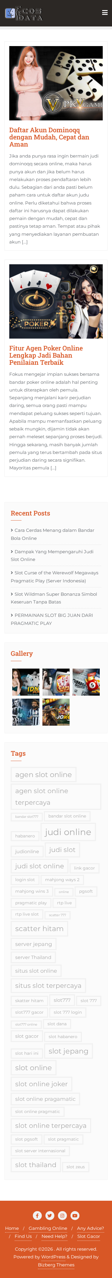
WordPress (53, 1257)
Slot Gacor (88, 1236)
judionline (27, 851)
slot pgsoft (26, 1139)
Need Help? (54, 1236)
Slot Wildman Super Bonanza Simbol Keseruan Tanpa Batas (54, 598)
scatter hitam (39, 928)
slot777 (62, 1000)
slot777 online (26, 1025)
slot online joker (41, 1084)
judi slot (62, 849)
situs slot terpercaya (48, 985)
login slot (25, 879)
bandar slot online (67, 816)
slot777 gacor (29, 1012)
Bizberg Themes (56, 1265)
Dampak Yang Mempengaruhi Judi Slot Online (52, 555)
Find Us (23, 1236)
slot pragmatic (63, 1139)
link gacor (84, 868)
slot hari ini (27, 1053)
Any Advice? (90, 1228)
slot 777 (89, 1000)
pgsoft (86, 891)
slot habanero (63, 1036)
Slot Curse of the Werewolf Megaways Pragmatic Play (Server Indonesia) (54, 576)
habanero (25, 836)
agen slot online (43, 774)
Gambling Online (48, 1228)
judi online (68, 832)
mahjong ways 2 (62, 879)
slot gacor (27, 1036)
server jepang (33, 944)
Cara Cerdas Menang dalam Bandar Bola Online (52, 534)
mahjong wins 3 (32, 891)
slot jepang (68, 1051)
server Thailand (33, 957)
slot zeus (76, 1166)
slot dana (57, 1023)
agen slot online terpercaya (41, 797)
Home (12, 1228)
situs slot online (36, 970)
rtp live (64, 902)
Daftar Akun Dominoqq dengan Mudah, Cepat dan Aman (49, 136)
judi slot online (39, 866)
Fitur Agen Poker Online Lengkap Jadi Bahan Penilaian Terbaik (46, 355)
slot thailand (35, 1165)
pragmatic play (31, 902)
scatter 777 (57, 915)
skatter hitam (29, 1000)
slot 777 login (68, 1012)
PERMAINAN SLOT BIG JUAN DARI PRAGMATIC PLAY (52, 619)
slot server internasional (40, 1150)
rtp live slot (27, 914)
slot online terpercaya (51, 1125)
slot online (33, 1067)
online (64, 892)
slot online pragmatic (37, 1111)
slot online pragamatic (45, 1098)
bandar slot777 (26, 817)
